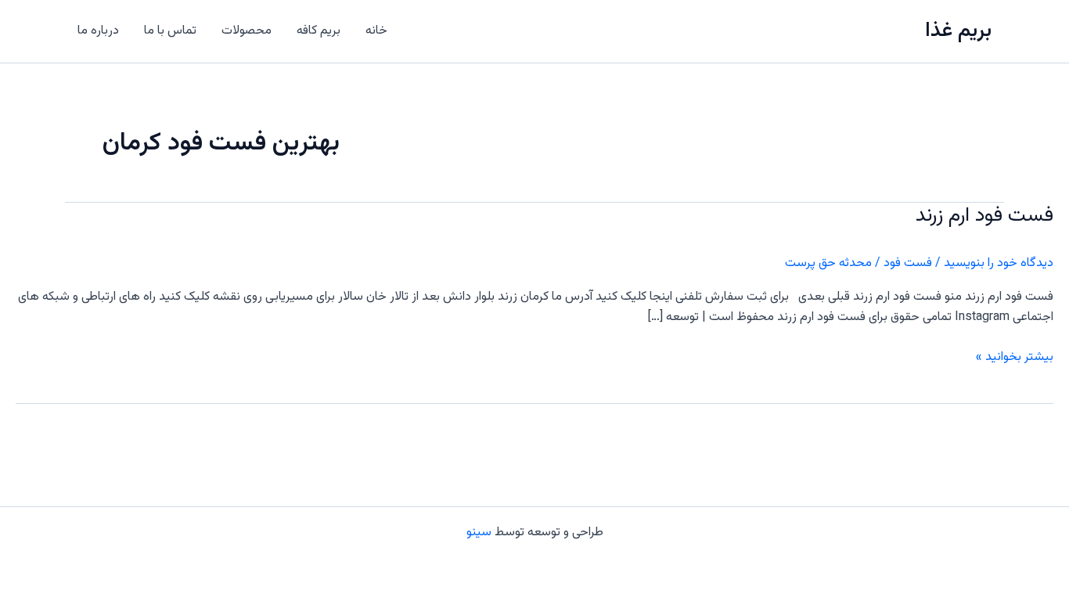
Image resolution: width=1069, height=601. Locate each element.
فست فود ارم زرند (984, 216)
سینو (478, 532)
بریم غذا (958, 31)
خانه (376, 31)
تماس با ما (170, 31)
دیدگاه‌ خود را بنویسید (998, 263)
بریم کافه (318, 31)
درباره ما (98, 31)
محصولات (246, 31)
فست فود (908, 263)
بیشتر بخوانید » (1014, 357)
